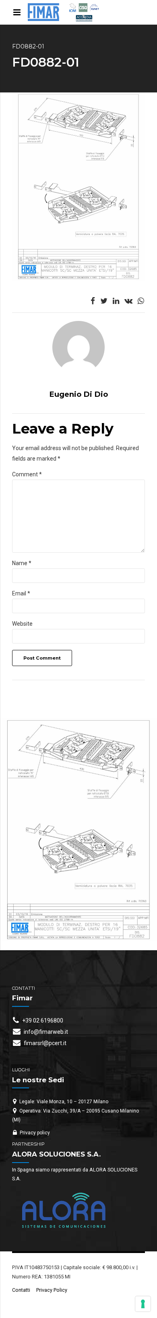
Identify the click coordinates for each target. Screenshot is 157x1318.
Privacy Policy (51, 1290)
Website (22, 623)
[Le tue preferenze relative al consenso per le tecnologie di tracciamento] (143, 1304)
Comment (27, 474)
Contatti (21, 1290)
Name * (21, 563)
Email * (21, 593)
